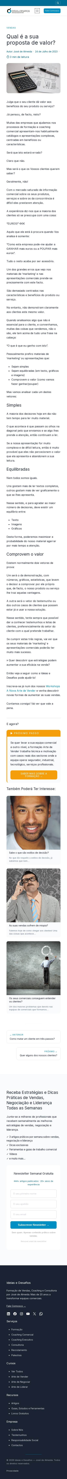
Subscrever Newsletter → (33, 1225)
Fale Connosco (52, 11)
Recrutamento (19, 1350)
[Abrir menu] (37, 10)
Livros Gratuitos (20, 1413)
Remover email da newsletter (33, 1241)
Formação (16, 1329)
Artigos (15, 1403)
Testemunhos (19, 1435)
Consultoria (17, 1344)
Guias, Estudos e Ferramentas (27, 1408)
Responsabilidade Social (24, 1440)
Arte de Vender (19, 1376)
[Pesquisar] (57, 3)
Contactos (17, 1445)
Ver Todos (17, 1371)
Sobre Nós (17, 1429)
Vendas (11, 28)
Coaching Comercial (22, 1334)
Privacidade (13, 1471)
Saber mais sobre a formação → (34, 775)
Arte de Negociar (20, 1381)
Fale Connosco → (16, 1306)
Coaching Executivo (22, 1339)
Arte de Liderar (19, 1386)
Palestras (16, 1355)
